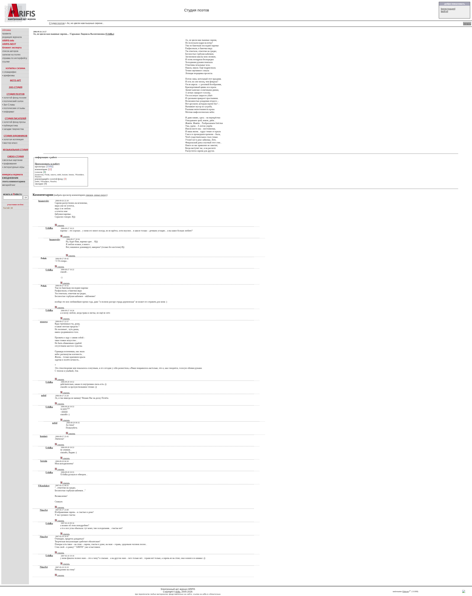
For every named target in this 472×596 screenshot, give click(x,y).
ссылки (6, 61)
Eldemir (405, 591)
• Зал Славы (8, 104)
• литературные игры (13, 167)
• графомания (9, 163)
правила (6, 33)
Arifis (177, 591)
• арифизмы (8, 75)
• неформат (8, 111)
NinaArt (44, 510)
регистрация (448, 9)
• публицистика (10, 125)
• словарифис (9, 72)
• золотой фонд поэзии (14, 97)
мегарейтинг (8, 185)
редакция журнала (12, 37)
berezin (43, 461)
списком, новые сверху (96, 195)
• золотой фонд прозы (14, 122)
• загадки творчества (13, 129)
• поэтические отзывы (13, 108)
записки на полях (11, 54)
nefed (43, 395)
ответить (60, 225)
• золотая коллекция (13, 139)
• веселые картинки (12, 160)
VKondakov (44, 485)
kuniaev (44, 436)
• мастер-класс (10, 143)
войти (444, 11)
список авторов (10, 51)
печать (467, 23)
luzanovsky (43, 201)
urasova (44, 321)
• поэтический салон (12, 101)
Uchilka (109, 34)
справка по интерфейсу (14, 58)
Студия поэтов (57, 23)
